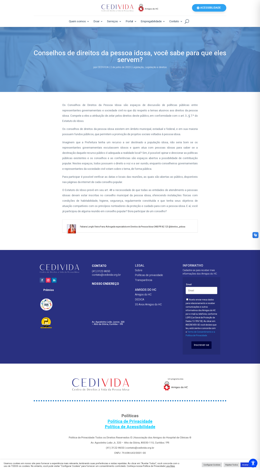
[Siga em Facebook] (42, 280)
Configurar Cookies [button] (212, 464)
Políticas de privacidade (149, 275)
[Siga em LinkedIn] (54, 280)
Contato (174, 21)
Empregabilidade (151, 21)
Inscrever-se (201, 345)
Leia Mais (170, 466)
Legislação (138, 67)
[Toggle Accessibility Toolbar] (253, 463)
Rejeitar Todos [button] (231, 464)
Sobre (138, 270)
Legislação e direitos (156, 67)
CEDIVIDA (103, 67)
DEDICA (139, 300)
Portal (129, 21)
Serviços (112, 21)
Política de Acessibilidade (130, 427)
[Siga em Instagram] (48, 280)
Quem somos (77, 21)
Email (189, 284)
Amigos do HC (143, 295)
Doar (96, 21)
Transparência (143, 280)
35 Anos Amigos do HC (148, 304)
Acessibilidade (210, 8)
